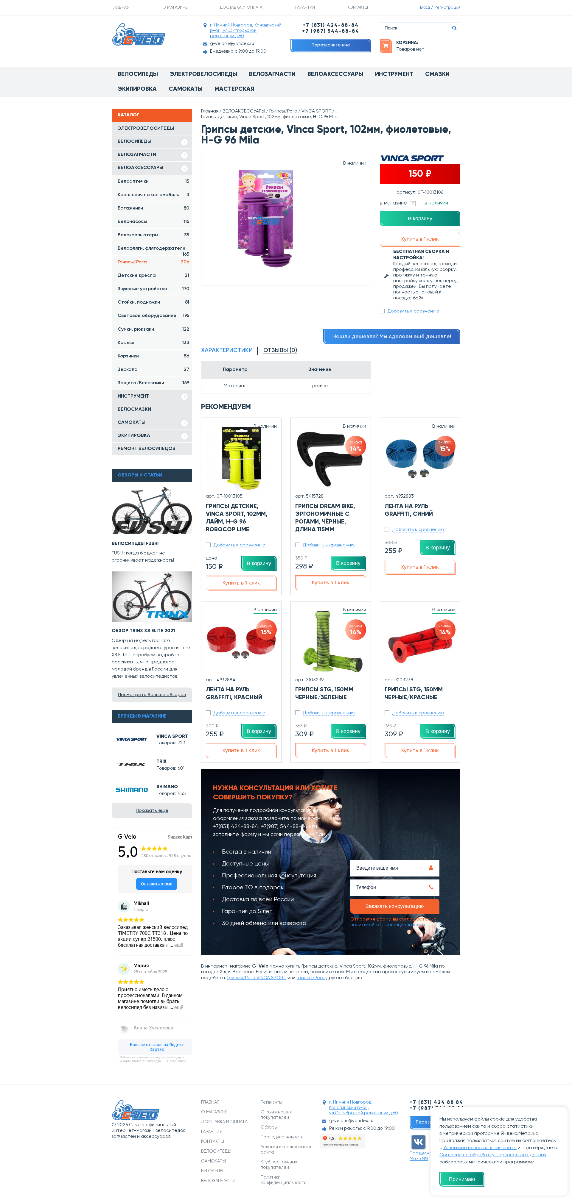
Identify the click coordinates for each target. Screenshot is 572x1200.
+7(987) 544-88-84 (284, 826)
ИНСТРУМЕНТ (133, 396)
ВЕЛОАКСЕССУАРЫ (140, 167)
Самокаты (186, 89)
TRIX (161, 761)
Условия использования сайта (286, 1149)
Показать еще (152, 810)
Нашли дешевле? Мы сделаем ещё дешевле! (391, 336)
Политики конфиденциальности (283, 1180)
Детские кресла (153, 275)
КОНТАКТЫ (357, 7)
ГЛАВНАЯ (121, 7)
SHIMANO (167, 787)
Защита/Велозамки (153, 383)
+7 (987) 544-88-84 (330, 31)
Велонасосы (153, 221)
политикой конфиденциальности (387, 925)
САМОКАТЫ (131, 422)
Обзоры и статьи (140, 475)
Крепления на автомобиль (153, 195)
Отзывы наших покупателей (276, 1115)
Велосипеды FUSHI (135, 543)
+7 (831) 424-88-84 (331, 25)
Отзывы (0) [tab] (280, 351)
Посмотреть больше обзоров (152, 695)
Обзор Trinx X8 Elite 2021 (143, 631)
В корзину (420, 218)
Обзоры (269, 1127)
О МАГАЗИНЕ (174, 7)
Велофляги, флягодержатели (153, 250)
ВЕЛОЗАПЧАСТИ (137, 154)
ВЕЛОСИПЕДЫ (134, 141)
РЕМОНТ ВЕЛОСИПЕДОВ (146, 448)
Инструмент (394, 74)
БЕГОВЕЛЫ (212, 1171)
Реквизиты (271, 1102)
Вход (425, 7)
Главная (209, 111)
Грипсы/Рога (153, 262)
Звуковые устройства (153, 289)
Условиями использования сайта (480, 1148)
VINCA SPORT (172, 736)
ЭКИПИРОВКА (134, 435)
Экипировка (137, 89)
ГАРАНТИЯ (305, 7)
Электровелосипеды (203, 74)
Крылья (153, 342)
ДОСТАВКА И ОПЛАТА (241, 7)
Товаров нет (410, 49)
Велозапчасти (272, 74)
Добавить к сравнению (413, 311)
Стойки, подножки (153, 302)
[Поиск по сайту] (454, 28)
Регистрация (447, 7)
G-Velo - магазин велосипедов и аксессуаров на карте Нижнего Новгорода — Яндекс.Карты (152, 1059)
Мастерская (234, 89)
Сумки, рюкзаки (153, 329)
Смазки (437, 74)
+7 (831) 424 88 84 (436, 1102)
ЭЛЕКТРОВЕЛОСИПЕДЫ (146, 128)
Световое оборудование (153, 315)
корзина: (407, 42)
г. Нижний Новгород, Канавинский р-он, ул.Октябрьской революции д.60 (245, 30)
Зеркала (153, 369)
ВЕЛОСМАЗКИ (134, 409)
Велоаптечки (153, 181)
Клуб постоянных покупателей (279, 1165)
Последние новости (282, 1137)
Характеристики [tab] (227, 351)
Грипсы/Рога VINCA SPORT (256, 978)
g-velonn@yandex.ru (232, 43)
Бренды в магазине (142, 716)
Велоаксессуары (335, 74)
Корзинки (153, 356)
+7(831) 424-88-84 (235, 826)
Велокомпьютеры (153, 235)
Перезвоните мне (331, 45)
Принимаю (462, 1179)
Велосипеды (138, 74)
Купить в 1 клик (420, 239)
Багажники (153, 208)
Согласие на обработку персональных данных (492, 1155)
